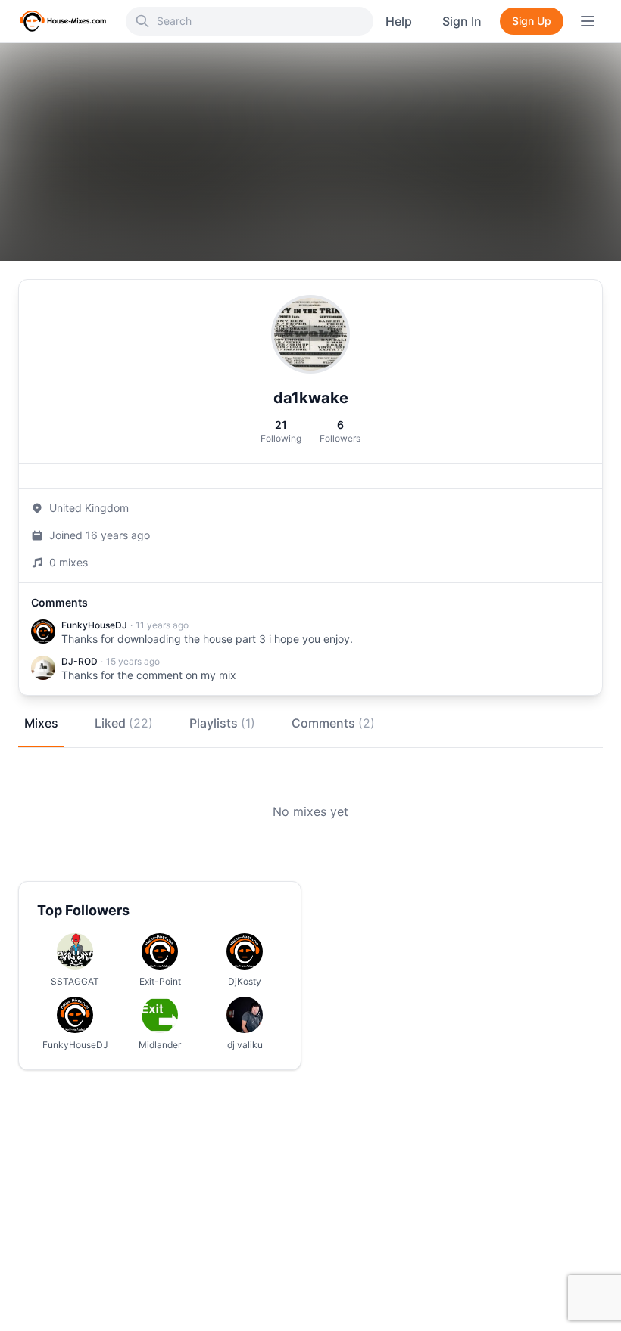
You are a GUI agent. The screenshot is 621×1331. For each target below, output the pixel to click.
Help (398, 21)
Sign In (462, 21)
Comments (333, 723)
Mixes (41, 723)
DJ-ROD (79, 661)
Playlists (222, 723)
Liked (124, 723)
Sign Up (531, 20)
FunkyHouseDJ (94, 625)
